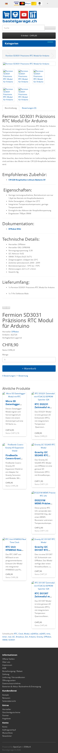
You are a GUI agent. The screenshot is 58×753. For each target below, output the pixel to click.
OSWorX (27, 746)
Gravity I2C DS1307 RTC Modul (41, 549)
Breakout (20, 636)
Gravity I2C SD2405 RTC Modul (41, 455)
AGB (4, 668)
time (48, 633)
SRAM (4, 639)
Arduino (32, 636)
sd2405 (42, 633)
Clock (20, 633)
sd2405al (34, 633)
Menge (5, 354)
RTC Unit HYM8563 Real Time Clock (14, 549)
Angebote (6, 718)
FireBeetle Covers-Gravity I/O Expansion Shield (14, 460)
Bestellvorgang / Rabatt (12, 671)
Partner (5, 715)
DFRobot (15, 331)
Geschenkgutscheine (11, 712)
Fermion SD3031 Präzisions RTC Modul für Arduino (27, 55)
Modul (26, 633)
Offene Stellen (8, 659)
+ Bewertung (22, 375)
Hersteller (6, 709)
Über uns (6, 662)
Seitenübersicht (9, 701)
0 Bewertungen (8, 375)
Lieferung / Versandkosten (13, 677)
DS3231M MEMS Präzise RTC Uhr (42, 503)
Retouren (6, 698)
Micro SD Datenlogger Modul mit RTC (14, 404)
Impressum (7, 665)
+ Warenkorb (29, 368)
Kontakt (5, 695)
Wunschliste (7, 733)
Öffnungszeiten (8, 680)
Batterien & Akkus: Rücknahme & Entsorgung (21, 686)
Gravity (40, 636)
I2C (13, 636)
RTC (15, 633)
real (9, 636)
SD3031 (11, 639)
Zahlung (5, 674)
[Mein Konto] (47, 3)
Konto (4, 726)
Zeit (26, 636)
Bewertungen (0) (29, 108)
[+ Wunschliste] (4, 307)
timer (4, 636)
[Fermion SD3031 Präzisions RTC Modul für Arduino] (29, 64)
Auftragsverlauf (9, 730)
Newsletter (7, 736)
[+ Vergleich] (8, 307)
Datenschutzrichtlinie (11, 683)
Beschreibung (11, 108)
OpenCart (17, 746)
